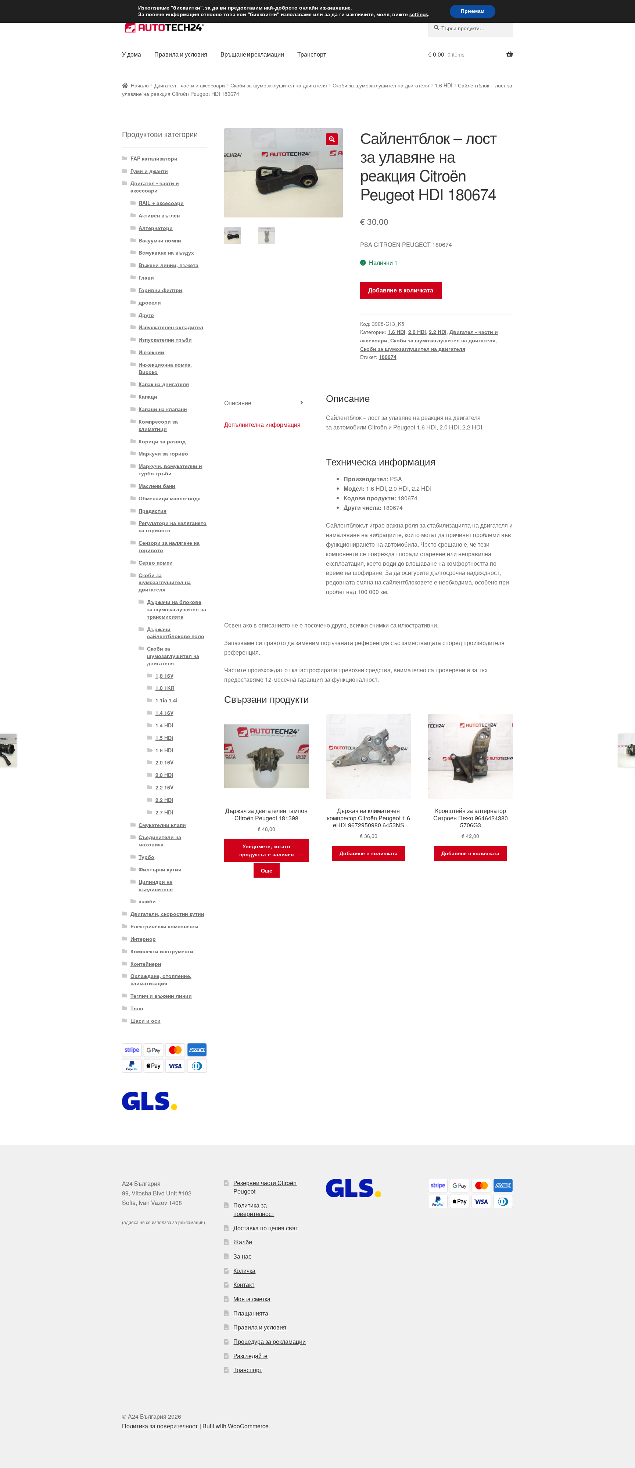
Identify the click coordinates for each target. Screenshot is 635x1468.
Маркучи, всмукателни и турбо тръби (170, 469)
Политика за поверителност (253, 1209)
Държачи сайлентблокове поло (175, 632)
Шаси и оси (145, 1020)
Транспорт (311, 54)
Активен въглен (159, 215)
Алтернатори (156, 227)
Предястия (152, 510)
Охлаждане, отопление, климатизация (160, 979)
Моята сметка (251, 1299)
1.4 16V (164, 712)
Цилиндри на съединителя (156, 885)
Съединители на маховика (160, 840)
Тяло (136, 1008)
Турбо (146, 856)
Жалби (242, 1242)
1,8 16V (164, 675)
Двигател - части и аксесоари (189, 85)
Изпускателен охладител (171, 327)
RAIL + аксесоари (161, 202)
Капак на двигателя (164, 384)
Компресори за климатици (158, 425)
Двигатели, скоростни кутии (167, 913)
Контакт (243, 1284)
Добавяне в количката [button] (369, 853)
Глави (146, 277)
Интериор (143, 938)
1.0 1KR (165, 687)
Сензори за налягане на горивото (169, 546)
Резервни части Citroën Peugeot (265, 1187)
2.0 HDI (417, 331)
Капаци (148, 396)
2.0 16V (164, 762)
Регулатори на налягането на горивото (173, 526)
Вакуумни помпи (160, 240)
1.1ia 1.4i (166, 700)
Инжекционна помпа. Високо (165, 368)
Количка (244, 1270)
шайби (147, 901)
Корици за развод (162, 441)
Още (266, 870)
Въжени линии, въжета (168, 265)
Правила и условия (180, 54)
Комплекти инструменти (161, 951)
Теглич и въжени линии (161, 995)
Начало (140, 85)
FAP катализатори (153, 158)
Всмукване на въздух (166, 252)
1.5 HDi (164, 737)
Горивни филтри (160, 290)
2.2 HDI (437, 331)
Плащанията (250, 1313)
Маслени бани (157, 485)
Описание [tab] (237, 403)
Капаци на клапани (163, 409)
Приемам (472, 11)
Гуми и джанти (149, 170)
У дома (131, 54)
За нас (242, 1256)
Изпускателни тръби (165, 339)
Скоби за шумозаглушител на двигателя (278, 85)
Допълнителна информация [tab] (262, 424)
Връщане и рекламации (252, 54)
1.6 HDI (443, 85)
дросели (150, 302)
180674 (388, 356)
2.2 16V (164, 787)
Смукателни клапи (162, 824)
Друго (146, 315)
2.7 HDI (164, 812)
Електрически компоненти (164, 926)
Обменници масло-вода (170, 498)
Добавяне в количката (400, 290)
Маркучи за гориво (163, 453)
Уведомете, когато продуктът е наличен (266, 850)
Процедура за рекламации (269, 1341)
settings (418, 14)
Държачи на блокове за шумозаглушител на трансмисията (176, 609)
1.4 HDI (164, 725)
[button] (332, 139)
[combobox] (470, 28)
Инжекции (151, 352)
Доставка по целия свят (265, 1228)
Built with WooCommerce (235, 1426)
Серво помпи (156, 562)
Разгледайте (250, 1356)
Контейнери (145, 963)
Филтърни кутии (160, 869)
